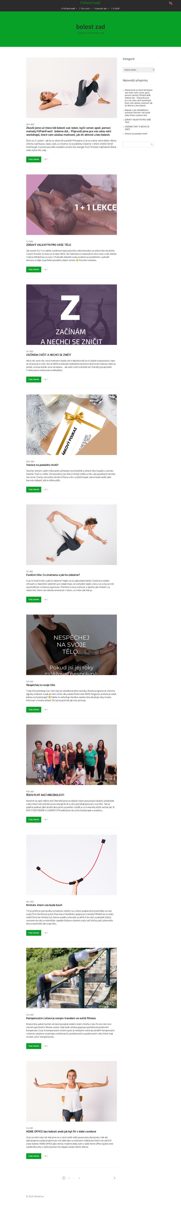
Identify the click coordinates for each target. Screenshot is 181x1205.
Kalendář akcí (101, 8)
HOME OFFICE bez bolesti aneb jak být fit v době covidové (61, 1131)
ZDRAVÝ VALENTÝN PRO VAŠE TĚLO (48, 245)
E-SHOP (116, 8)
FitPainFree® (90, 3)
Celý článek (33, 159)
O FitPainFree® (68, 8)
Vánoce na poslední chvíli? (42, 465)
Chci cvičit (85, 8)
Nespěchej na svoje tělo (40, 685)
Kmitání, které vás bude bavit (44, 905)
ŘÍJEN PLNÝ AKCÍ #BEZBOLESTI (45, 795)
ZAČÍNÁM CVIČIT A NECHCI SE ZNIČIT (48, 355)
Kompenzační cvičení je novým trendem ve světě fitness (61, 1018)
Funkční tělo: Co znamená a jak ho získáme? (53, 575)
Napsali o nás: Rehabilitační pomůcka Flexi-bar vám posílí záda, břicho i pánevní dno (137, 113)
